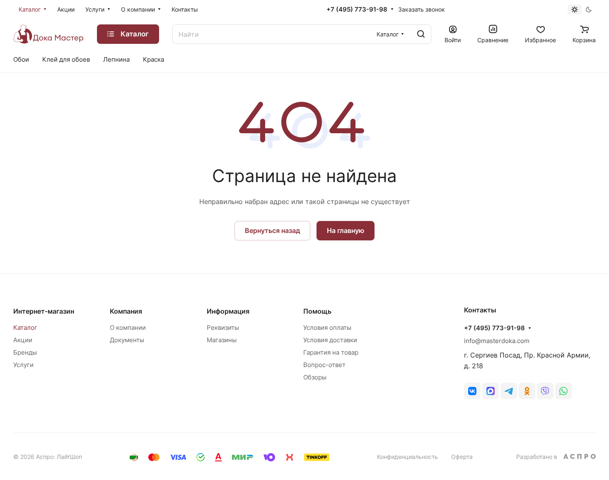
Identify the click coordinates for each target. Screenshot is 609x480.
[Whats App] (563, 391)
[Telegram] (508, 391)
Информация (228, 311)
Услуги (23, 365)
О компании (128, 327)
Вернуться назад (272, 230)
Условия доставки (330, 340)
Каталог (25, 327)
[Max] (490, 391)
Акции (22, 340)
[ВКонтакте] (472, 391)
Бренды (25, 352)
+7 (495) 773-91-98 (356, 9)
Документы (127, 340)
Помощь (317, 311)
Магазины (222, 340)
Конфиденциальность (407, 456)
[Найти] (421, 34)
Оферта (462, 456)
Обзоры (314, 377)
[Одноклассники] (527, 391)
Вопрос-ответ (324, 365)
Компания (126, 311)
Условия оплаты (327, 327)
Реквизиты (223, 327)
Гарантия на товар (330, 352)
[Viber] (545, 391)
